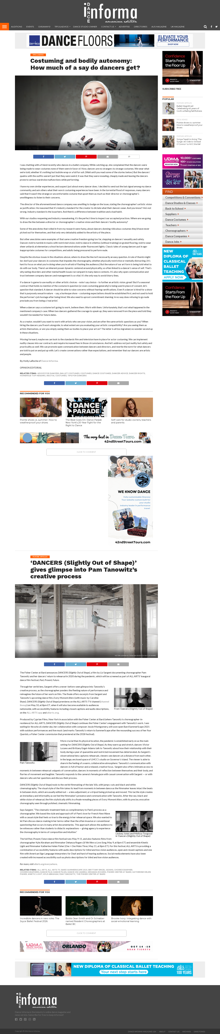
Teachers (171, 225)
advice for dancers (48, 373)
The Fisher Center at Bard (90, 874)
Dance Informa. (49, 360)
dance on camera (77, 872)
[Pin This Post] (86, 155)
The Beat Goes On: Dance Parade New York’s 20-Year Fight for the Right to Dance (84, 423)
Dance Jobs (172, 241)
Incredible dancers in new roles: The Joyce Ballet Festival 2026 (39, 920)
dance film (46, 872)
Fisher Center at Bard (119, 872)
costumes (86, 373)
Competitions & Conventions (183, 197)
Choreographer (123, 870)
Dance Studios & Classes (180, 203)
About (162, 1032)
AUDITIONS (16, 26)
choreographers (29, 872)
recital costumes (57, 375)
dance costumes (101, 373)
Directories (140, 26)
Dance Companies (176, 236)
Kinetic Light (35, 874)
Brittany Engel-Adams (100, 870)
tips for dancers (77, 375)
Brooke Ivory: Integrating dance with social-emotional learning (131, 920)
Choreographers (175, 230)
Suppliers (171, 214)
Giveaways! (44, 26)
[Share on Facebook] (43, 155)
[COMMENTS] (129, 155)
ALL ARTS (42, 870)
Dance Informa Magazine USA (142, 1032)
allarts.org (53, 712)
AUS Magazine (159, 26)
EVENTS (30, 26)
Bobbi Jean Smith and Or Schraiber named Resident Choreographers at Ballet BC (85, 921)
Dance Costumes (175, 219)
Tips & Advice (62, 26)
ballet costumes (69, 373)
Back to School (174, 208)
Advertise (124, 26)
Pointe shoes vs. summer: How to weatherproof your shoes (38, 421)
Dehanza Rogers (97, 872)
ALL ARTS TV (54, 870)
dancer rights (137, 373)
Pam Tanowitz (67, 874)
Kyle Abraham (51, 874)
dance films (60, 872)
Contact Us (107, 26)
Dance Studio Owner (85, 26)
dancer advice (120, 373)
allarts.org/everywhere (45, 864)
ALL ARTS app (34, 712)
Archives (186, 1032)
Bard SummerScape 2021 (74, 870)
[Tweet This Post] (64, 155)
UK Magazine (178, 26)
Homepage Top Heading (33, 375)
